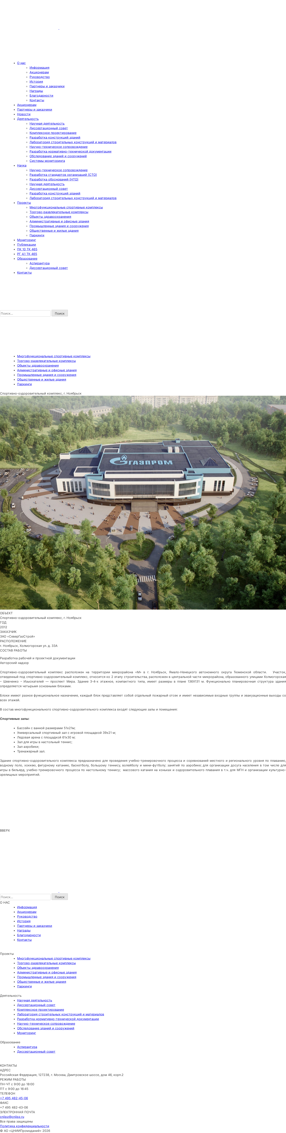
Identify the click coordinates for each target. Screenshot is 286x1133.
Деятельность (28, 119)
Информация (39, 67)
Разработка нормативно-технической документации (70, 151)
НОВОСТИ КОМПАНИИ (19, 949)
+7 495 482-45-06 (14, 1098)
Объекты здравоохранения (50, 217)
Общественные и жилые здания (54, 230)
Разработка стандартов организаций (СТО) (63, 175)
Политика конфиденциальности (24, 1126)
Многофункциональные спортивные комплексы (66, 207)
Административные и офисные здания (59, 221)
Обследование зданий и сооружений (58, 156)
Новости (24, 114)
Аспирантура (40, 263)
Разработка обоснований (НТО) (54, 179)
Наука (21, 165)
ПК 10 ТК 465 (27, 249)
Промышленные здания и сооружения (59, 226)
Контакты (37, 100)
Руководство (40, 77)
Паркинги (37, 235)
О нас (21, 63)
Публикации (26, 244)
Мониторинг (26, 240)
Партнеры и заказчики (47, 86)
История (36, 81)
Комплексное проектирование (53, 133)
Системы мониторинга (47, 161)
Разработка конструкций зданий (55, 137)
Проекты (24, 203)
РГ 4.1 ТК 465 (27, 254)
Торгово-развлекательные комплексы (59, 212)
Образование (27, 258)
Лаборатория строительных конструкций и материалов (73, 142)
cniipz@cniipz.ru (12, 1117)
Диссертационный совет (49, 128)
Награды (36, 91)
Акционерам (39, 72)
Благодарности (41, 95)
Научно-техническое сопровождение (59, 147)
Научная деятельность (47, 123)
